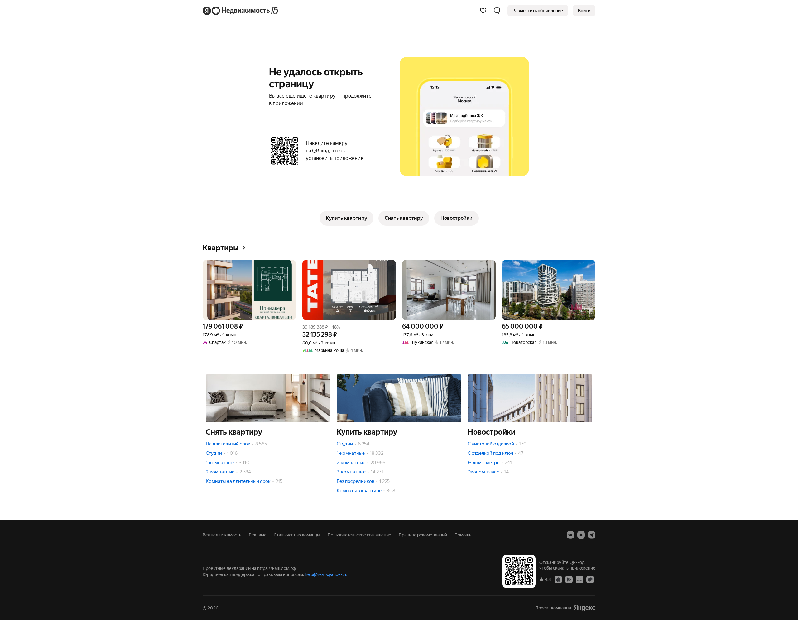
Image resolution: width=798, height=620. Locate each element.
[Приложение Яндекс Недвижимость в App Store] (558, 579)
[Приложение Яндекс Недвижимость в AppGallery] (579, 579)
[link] (584, 10)
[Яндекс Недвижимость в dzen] (581, 535)
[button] (496, 10)
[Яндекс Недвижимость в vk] (570, 535)
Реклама (257, 534)
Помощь (462, 534)
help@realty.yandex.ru (326, 574)
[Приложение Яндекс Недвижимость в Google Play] (569, 579)
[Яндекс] (584, 608)
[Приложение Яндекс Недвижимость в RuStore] (590, 579)
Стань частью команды (297, 534)
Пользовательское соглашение (359, 534)
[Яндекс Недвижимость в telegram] (591, 535)
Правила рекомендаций (423, 534)
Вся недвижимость (222, 534)
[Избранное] (483, 10)
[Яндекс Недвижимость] (241, 10)
